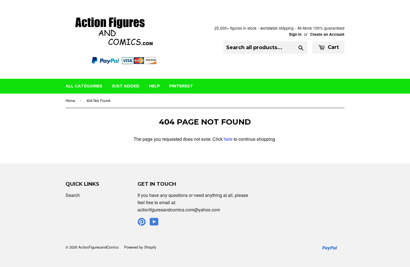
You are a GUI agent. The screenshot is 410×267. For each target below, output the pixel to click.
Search (73, 195)
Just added (125, 86)
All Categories (84, 86)
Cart (332, 47)
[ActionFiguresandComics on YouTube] (154, 223)
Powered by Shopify (140, 247)
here (228, 139)
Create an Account (327, 34)
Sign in (295, 34)
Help (154, 86)
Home (70, 100)
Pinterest (181, 86)
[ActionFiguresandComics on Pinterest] (142, 223)
